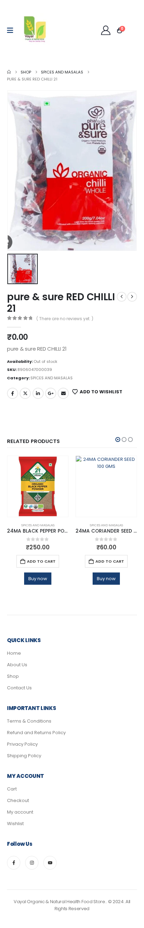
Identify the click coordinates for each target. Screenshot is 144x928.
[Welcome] (105, 30)
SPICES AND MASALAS (51, 378)
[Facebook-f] (13, 862)
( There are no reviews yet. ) (64, 319)
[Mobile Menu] (12, 30)
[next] (132, 297)
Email (63, 393)
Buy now (37, 578)
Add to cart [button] (41, 561)
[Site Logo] (35, 30)
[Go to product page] (37, 486)
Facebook (12, 393)
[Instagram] (31, 862)
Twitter (25, 393)
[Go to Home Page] (9, 72)
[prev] (122, 297)
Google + (50, 393)
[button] (118, 439)
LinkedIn (38, 393)
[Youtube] (50, 862)
